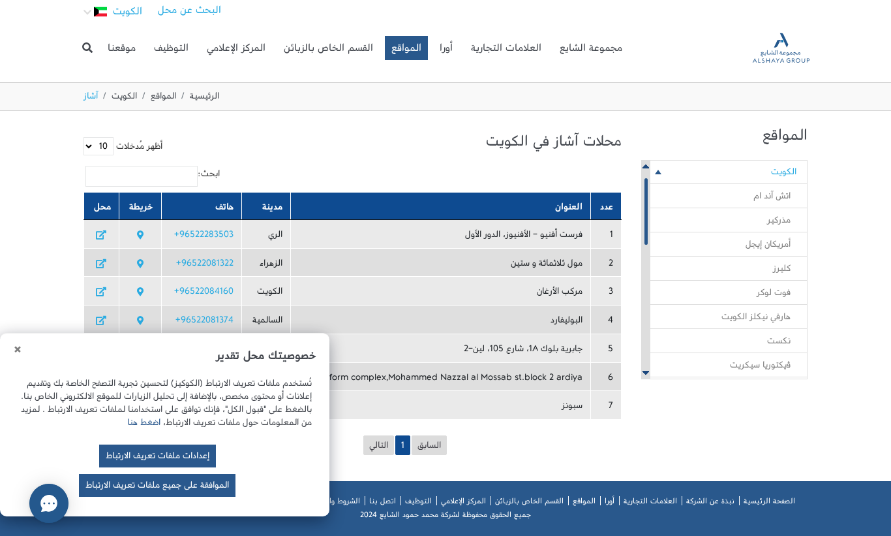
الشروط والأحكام (334, 503)
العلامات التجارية (506, 51)
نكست (779, 343)
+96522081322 (205, 265)
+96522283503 (204, 237)
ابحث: (209, 176)
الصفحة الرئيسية (769, 503)
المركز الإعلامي (236, 51)
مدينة (272, 209)
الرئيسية (204, 98)
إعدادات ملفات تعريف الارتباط (157, 458)
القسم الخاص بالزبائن (328, 51)
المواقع (406, 51)
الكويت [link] (783, 174)
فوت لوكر (774, 295)
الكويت (124, 98)
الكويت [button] (126, 14)
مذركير (779, 222)
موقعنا (122, 51)
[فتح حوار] (48, 503)
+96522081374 (204, 322)
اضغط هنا (143, 425)
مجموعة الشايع (591, 51)
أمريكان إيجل (768, 246)
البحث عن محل (189, 13)
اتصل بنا (382, 503)
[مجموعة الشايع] (781, 48)
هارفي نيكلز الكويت (756, 319)
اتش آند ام (772, 198)
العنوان (568, 209)
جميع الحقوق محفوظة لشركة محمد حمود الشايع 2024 (445, 517)
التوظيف (171, 51)
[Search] (87, 48)
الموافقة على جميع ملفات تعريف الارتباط (157, 487)
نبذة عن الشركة (710, 503)
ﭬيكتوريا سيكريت (760, 367)
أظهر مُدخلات (137, 148)
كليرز (782, 270)
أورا (446, 51)
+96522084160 (204, 293)
